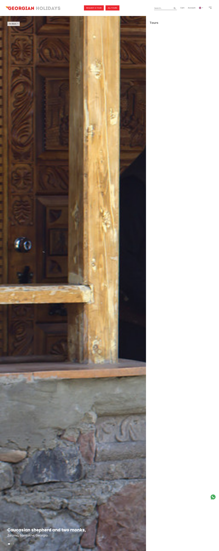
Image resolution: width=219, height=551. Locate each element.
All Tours (112, 8)
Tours (154, 23)
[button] (201, 7)
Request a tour (94, 8)
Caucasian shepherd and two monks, (46, 530)
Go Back (12, 23)
